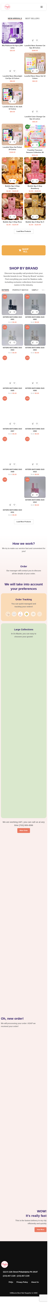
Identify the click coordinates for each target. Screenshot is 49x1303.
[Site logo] (7, 7)
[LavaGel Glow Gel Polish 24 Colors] (12, 134)
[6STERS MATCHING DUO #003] (12, 335)
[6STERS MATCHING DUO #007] (12, 411)
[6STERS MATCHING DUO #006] (35, 370)
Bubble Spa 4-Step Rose (12, 222)
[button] (10, 40)
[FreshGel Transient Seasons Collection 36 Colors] (35, 136)
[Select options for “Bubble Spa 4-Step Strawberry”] (33, 181)
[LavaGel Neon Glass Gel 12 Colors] (35, 63)
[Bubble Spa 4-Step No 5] (35, 206)
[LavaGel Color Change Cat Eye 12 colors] (35, 99)
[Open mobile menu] (41, 7)
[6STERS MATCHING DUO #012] (35, 487)
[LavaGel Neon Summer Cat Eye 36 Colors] (35, 33)
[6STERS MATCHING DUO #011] (12, 492)
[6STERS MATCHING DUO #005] (12, 370)
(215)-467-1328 (9, 1276)
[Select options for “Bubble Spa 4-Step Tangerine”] (10, 181)
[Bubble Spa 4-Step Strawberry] (35, 170)
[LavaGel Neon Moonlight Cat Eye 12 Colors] (12, 63)
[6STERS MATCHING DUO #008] (35, 411)
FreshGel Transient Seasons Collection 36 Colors (35, 152)
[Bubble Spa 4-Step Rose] (12, 206)
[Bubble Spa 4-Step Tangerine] (12, 170)
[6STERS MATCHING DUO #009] (12, 451)
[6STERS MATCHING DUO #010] (35, 451)
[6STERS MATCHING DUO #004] (35, 335)
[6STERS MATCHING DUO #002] (35, 304)
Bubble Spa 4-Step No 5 (35, 222)
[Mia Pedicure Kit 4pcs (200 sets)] (12, 33)
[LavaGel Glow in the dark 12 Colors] (12, 94)
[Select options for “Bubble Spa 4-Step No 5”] (33, 217)
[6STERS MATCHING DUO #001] (12, 304)
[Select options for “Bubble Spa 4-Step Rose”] (10, 217)
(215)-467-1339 (23, 1276)
